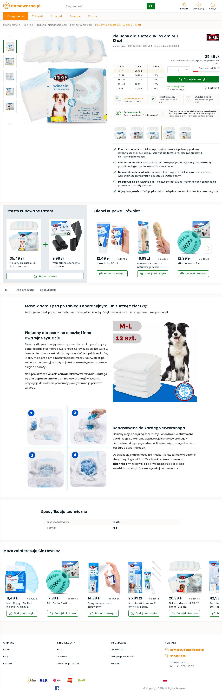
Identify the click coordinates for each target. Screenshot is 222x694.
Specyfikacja (48, 290)
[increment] (170, 70)
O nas (6, 649)
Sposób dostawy (132, 98)
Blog (5, 656)
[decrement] (187, 70)
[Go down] (10, 124)
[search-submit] (151, 6)
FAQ (59, 649)
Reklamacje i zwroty (68, 663)
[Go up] (10, 36)
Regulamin (117, 649)
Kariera (115, 663)
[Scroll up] (6, 290)
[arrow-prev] (99, 249)
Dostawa (62, 656)
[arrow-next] (208, 249)
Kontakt (7, 663)
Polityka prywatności (122, 656)
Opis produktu (25, 290)
